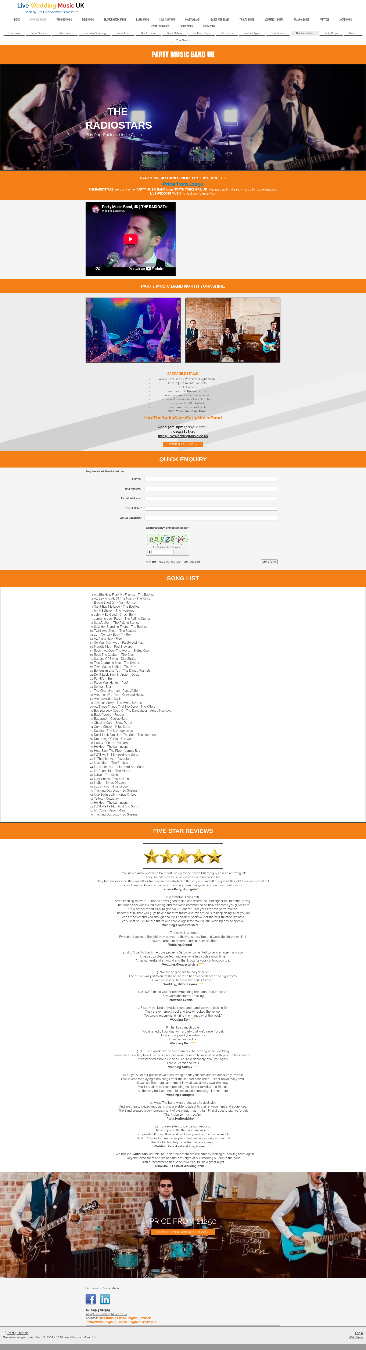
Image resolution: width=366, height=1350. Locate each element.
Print (11, 1333)
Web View (356, 1337)
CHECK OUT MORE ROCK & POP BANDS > (183, 1232)
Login (359, 1333)
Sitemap (22, 1333)
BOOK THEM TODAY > (183, 444)
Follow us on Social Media (102, 1288)
